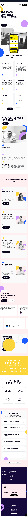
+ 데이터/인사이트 (11, 478)
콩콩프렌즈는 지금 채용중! (13, 1)
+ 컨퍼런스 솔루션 (4, 471)
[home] (2, 4)
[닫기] (26, 1)
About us (18, 473)
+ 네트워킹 (10, 479)
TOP (13, 462)
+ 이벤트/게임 (11, 476)
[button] (20, 4)
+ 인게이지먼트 (11, 475)
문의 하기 (24, 4)
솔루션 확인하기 (6, 203)
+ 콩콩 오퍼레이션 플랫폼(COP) (12, 472)
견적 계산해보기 (12, 25)
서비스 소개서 (18, 108)
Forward (18, 462)
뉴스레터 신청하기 (14, 495)
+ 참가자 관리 (11, 473)
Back (9, 462)
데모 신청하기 (4, 25)
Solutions (4, 470)
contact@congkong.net (14, 509)
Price (17, 471)
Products (10, 470)
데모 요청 (18, 474)
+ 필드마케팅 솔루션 (5, 474)
